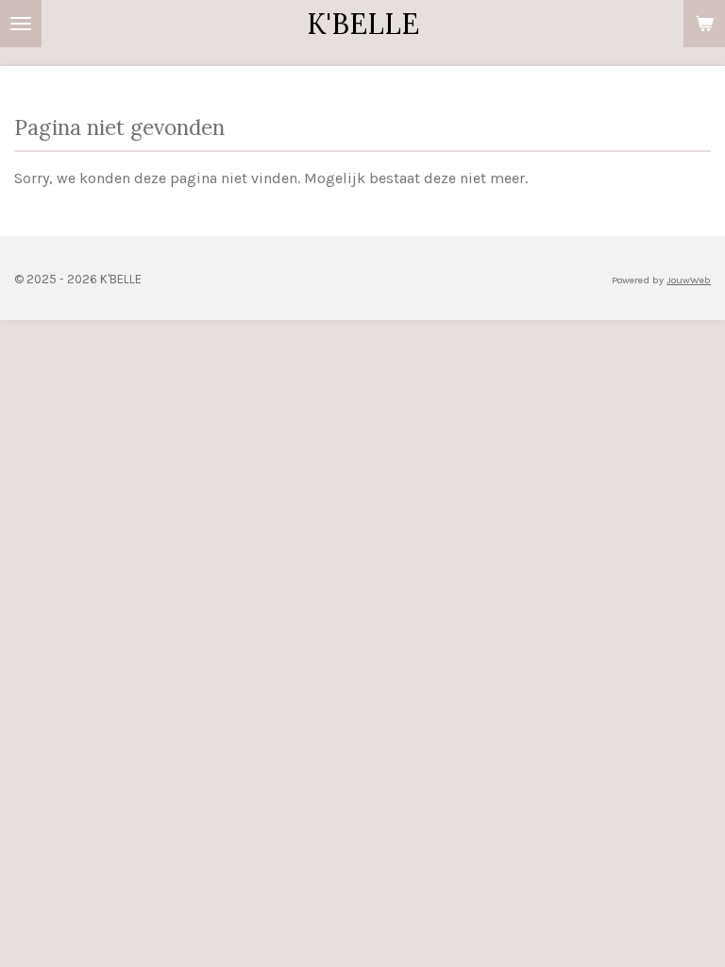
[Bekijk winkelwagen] (704, 23)
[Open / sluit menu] (21, 23)
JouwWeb (688, 280)
